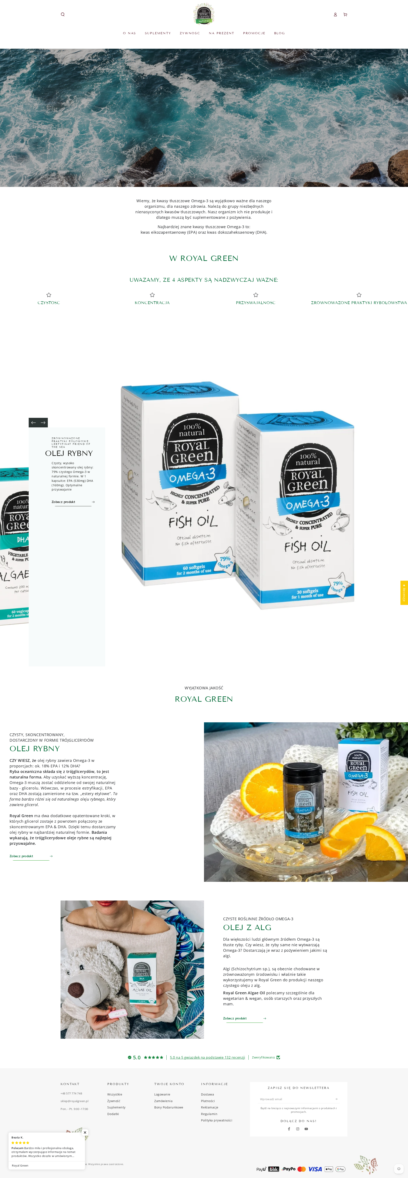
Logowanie (162, 1094)
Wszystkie (114, 1094)
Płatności (208, 1101)
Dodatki (113, 1114)
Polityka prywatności (216, 1120)
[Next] (43, 422)
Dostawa (207, 1094)
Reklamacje (209, 1107)
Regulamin (209, 1114)
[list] (204, 299)
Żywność (113, 1101)
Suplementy (116, 1107)
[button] (63, 14)
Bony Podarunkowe (168, 1107)
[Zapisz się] (337, 1099)
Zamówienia (163, 1101)
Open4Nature (78, 1164)
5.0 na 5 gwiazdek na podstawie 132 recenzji (207, 1057)
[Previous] (33, 422)
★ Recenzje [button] (404, 593)
